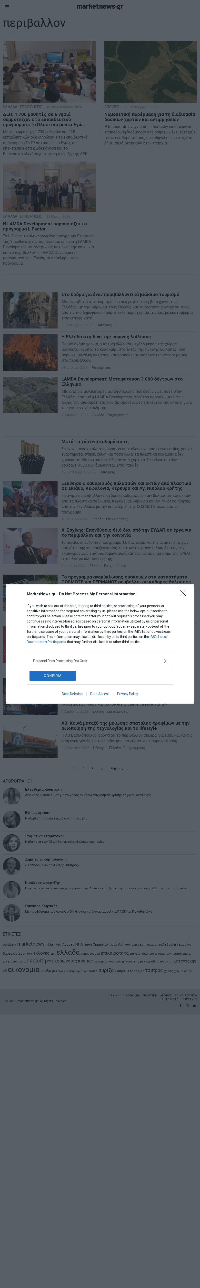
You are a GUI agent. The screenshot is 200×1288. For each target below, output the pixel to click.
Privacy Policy (127, 694)
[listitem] (100, 660)
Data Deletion (72, 694)
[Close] (184, 594)
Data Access (100, 694)
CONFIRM (53, 676)
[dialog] (100, 644)
